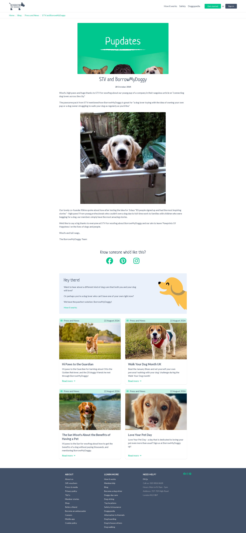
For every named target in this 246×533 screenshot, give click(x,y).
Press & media (71, 487)
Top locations (110, 503)
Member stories (72, 499)
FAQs (145, 479)
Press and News (32, 15)
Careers (68, 515)
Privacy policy (71, 491)
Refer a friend (71, 507)
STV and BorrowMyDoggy (53, 15)
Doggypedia (109, 511)
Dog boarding (110, 519)
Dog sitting (109, 499)
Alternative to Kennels (114, 515)
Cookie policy (71, 523)
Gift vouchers (71, 483)
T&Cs (67, 495)
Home (11, 15)
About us (69, 479)
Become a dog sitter (113, 491)
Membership (109, 483)
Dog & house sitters (113, 523)
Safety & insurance (112, 507)
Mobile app (70, 519)
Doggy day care (111, 495)
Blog (19, 15)
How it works (70, 307)
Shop (67, 503)
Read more (67, 381)
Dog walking (109, 527)
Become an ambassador (75, 511)
